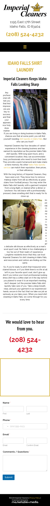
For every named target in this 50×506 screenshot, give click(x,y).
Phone (7, 420)
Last (28, 414)
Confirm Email (32, 445)
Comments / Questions (16, 452)
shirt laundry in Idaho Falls (31, 139)
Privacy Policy (35, 498)
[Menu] (25, 46)
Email (5, 445)
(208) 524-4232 (25, 34)
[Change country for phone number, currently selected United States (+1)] (6, 426)
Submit (9, 477)
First (4, 414)
